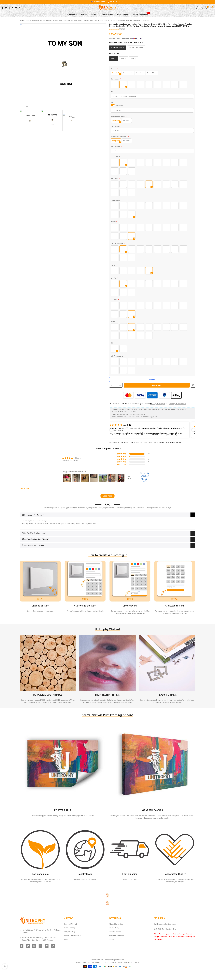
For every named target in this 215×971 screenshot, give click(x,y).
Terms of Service (115, 932)
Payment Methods (70, 924)
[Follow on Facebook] (2, 7)
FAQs (66, 939)
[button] (114, 29)
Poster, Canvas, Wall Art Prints (158, 442)
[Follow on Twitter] (6, 7)
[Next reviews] (193, 429)
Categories (71, 14)
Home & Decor (134, 442)
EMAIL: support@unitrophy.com (165, 924)
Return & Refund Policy (72, 935)
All (118, 442)
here (94, 523)
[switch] (113, 105)
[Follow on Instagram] (9, 7)
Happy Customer (123, 14)
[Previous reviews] (111, 429)
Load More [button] (107, 496)
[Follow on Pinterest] (12, 7)
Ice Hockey (143, 442)
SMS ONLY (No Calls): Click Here (165, 929)
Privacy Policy (114, 928)
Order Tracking (107, 14)
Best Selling (124, 442)
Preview (152, 379)
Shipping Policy (69, 932)
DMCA (111, 939)
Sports (83, 14)
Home (22, 20)
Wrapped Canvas (176, 442)
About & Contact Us (116, 924)
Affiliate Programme (141, 14)
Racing (93, 14)
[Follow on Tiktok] (19, 7)
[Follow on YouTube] (16, 7)
